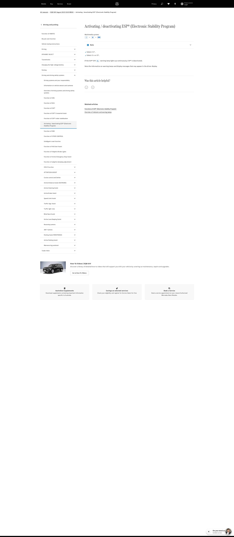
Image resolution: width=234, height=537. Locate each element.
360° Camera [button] (48, 230)
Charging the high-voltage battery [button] (53, 65)
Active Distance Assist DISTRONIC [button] (55, 183)
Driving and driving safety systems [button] (53, 75)
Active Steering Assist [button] (51, 188)
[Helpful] (86, 87)
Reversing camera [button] (49, 224)
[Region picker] (175, 3)
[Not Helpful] (93, 87)
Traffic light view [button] (49, 209)
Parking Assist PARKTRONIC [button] (53, 235)
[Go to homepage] (117, 4)
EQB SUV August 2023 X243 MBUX (61, 12)
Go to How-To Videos (79, 273)
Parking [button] (44, 70)
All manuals (44, 12)
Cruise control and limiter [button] (52, 178)
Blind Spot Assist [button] (49, 214)
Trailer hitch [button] (46, 251)
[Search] (162, 3)
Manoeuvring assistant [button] (51, 245)
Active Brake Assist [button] (50, 193)
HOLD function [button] (49, 167)
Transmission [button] (46, 60)
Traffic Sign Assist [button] (50, 204)
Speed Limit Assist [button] (50, 198)
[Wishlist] (168, 3)
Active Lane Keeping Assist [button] (52, 219)
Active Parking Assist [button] (50, 240)
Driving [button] (44, 49)
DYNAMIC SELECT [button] (48, 54)
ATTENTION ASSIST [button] (50, 172)
